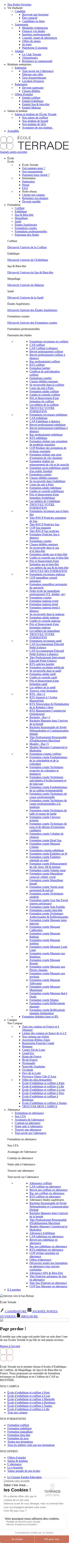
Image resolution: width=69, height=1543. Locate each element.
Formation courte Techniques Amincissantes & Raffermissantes (48, 915)
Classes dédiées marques (43, 381)
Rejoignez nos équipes (35, 198)
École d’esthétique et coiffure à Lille (43, 1086)
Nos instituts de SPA (34, 124)
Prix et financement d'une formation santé (44, 682)
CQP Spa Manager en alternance (48, 1286)
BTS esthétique (38, 438)
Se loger (27, 44)
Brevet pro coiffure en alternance (48, 1189)
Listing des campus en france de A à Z (44, 1033)
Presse (25, 184)
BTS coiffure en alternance (45, 1196)
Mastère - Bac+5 (39, 743)
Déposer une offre (32, 74)
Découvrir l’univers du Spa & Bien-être (30, 272)
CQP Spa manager (40, 527)
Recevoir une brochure (35, 14)
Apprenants (21, 24)
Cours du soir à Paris (41, 388)
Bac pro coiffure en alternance (46, 1193)
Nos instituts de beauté (35, 120)
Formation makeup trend (43, 604)
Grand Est (28, 1053)
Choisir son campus (33, 194)
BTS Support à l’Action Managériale (43, 699)
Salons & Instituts (17, 1460)
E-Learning (14, 1289)
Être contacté (29, 17)
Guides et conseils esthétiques (46, 491)
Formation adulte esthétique (45, 487)
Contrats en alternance (27, 1123)
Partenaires (21, 84)
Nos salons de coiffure (35, 117)
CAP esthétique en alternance (46, 1236)
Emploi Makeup (31, 107)
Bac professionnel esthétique (46, 434)
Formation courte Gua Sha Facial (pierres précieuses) (48, 902)
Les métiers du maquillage (44, 630)
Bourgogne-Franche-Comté (38, 1043)
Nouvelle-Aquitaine (33, 1066)
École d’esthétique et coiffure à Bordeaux (31, 1402)
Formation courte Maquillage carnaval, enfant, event (46, 875)
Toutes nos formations (20, 1441)
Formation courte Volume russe (47, 870)
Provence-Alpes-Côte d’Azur (39, 1076)
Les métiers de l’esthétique (44, 501)
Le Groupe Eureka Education (24, 1477)
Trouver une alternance (28, 1129)
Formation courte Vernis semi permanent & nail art (46, 888)
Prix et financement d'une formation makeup (44, 626)
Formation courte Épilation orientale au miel (45, 858)
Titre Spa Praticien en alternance (48, 1283)
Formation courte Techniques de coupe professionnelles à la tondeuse (48, 804)
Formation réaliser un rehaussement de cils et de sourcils (49, 463)
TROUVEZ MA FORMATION (48, 571)
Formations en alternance (29, 1113)
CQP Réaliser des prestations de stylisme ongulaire (47, 449)
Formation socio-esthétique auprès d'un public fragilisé (49, 469)
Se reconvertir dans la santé (45, 670)
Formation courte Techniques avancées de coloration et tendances (46, 770)
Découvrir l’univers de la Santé (25, 297)
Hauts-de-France (31, 1056)
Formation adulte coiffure (44, 391)
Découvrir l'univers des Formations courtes (32, 322)
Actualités (13, 130)
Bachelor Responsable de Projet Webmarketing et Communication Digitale (48, 1206)
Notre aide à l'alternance (29, 1126)
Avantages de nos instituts (38, 127)
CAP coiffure (37, 344)
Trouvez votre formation (43, 690)
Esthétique (21, 211)
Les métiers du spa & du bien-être (48, 567)
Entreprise (20, 67)
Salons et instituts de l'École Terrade (35, 114)
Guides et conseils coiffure (44, 394)
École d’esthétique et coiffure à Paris (43, 1083)
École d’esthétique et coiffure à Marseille (31, 1399)
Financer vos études (33, 31)
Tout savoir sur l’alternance (38, 71)
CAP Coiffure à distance (43, 348)
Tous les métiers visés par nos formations (31, 1445)
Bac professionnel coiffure (44, 361)
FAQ (25, 188)
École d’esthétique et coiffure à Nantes (44, 1103)
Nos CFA (20, 1116)
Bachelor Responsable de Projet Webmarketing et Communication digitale (48, 730)
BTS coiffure (37, 364)
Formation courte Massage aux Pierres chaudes (47, 968)
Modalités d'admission (35, 27)
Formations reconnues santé (45, 640)
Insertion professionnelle (36, 34)
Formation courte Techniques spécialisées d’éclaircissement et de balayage (47, 780)
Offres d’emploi (16, 1457)
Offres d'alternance (40, 1259)
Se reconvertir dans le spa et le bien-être (44, 549)
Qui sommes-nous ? (33, 168)
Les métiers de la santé (42, 687)
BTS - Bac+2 (37, 694)
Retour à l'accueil (10, 1346)
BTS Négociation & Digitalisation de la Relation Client (49, 705)
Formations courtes (26, 228)
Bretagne (27, 1046)
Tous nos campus (17, 1412)
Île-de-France (30, 1059)
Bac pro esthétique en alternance (48, 1246)
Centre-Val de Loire (33, 1049)
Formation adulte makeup (44, 617)
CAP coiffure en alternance (45, 1186)
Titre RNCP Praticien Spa (44, 524)
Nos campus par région (35, 1036)
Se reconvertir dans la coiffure (46, 384)
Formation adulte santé (42, 674)
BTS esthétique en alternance (46, 1249)
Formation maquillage (20, 1431)
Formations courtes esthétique (46, 850)
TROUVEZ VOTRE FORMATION (41, 409)
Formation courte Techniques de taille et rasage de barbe (48, 812)
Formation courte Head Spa (45, 840)
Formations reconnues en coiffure (48, 341)
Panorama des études (27, 234)
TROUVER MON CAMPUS (39, 1106)
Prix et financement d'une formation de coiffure (44, 399)
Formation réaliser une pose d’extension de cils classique (45, 456)
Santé (18, 221)
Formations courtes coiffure (45, 753)
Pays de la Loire (31, 1073)
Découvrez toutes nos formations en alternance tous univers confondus (48, 1266)
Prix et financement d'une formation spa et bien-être (44, 562)
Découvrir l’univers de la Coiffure (27, 247)
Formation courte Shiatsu (44, 1000)
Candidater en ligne (33, 21)
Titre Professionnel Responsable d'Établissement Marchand (48, 739)
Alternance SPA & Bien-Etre (46, 1273)
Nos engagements (32, 171)
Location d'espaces (33, 81)
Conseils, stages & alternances (39, 37)
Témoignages (30, 57)
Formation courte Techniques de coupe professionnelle (48, 795)
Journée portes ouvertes (13, 152)
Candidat (20, 11)
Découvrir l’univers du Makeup (25, 285)
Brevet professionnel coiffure (46, 351)
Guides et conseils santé (43, 677)
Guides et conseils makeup (44, 620)
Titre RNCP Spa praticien (44, 531)
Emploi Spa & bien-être (35, 104)
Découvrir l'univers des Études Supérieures (32, 310)
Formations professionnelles (31, 231)
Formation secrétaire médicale (46, 667)
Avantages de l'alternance (29, 1119)
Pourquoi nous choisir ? (35, 174)
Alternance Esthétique (42, 1233)
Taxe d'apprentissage (34, 77)
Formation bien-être (18, 1435)
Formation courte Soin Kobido (47, 906)
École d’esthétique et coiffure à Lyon (43, 1089)
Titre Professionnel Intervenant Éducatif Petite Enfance (47, 659)
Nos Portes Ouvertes (19, 4)
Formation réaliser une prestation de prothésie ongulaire (48, 443)
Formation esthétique (19, 1428)
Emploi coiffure (31, 97)
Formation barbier (39, 368)
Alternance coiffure (40, 1183)
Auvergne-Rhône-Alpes (36, 1039)
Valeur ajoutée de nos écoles (23, 1470)
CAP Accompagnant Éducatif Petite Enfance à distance (46, 652)
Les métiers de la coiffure (44, 404)
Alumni (19, 51)
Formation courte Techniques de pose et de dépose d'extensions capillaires (48, 827)
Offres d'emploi (24, 94)
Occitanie (27, 1069)
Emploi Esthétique (32, 101)
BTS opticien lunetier (41, 664)
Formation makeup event (43, 600)
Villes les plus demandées (37, 1079)
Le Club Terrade (31, 54)
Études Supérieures (26, 224)
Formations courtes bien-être (45, 910)
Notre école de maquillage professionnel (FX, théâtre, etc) (47, 592)
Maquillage (21, 218)
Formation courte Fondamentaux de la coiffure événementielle (48, 789)
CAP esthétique (38, 418)
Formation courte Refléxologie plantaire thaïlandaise (47, 1011)
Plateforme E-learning (34, 47)
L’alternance (14, 1464)
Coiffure (19, 208)
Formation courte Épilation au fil (48, 853)
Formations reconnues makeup (47, 574)
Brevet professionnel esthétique (47, 424)
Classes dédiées (31, 91)
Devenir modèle (31, 201)
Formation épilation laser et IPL (40, 1016)
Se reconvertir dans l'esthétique (47, 481)
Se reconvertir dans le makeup (46, 614)
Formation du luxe (18, 1438)
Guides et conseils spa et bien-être (49, 557)
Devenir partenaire (33, 87)
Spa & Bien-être (24, 214)
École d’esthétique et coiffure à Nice (43, 1093)
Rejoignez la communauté (37, 61)
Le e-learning (15, 1467)
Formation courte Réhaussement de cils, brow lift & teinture (48, 865)
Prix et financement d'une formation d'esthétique (44, 496)
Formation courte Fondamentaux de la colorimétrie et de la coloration (48, 760)
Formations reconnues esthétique (48, 414)
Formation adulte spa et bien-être (48, 554)
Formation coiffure (18, 1425)
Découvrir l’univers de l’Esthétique (27, 259)
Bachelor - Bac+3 (39, 717)
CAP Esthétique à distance (44, 421)
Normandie (28, 1063)
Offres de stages (31, 41)
